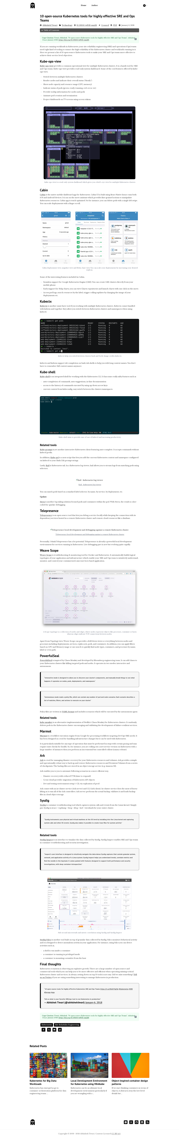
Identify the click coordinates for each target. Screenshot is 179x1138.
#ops (53, 992)
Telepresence (46, 515)
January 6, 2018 (93, 1002)
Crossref (105, 25)
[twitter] (131, 1122)
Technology (67, 25)
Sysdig (43, 805)
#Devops (47, 992)
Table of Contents (51, 30)
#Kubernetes (123, 989)
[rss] (147, 1122)
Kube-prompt (46, 450)
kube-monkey (46, 722)
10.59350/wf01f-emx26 (87, 25)
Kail (48, 466)
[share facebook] (43, 1030)
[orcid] (126, 1122)
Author (94, 5)
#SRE (131, 989)
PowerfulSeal (46, 660)
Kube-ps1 (54, 458)
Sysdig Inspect (46, 840)
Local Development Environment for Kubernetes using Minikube (89, 1082)
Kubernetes (47, 1025)
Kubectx (43, 306)
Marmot (43, 736)
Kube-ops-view (47, 66)
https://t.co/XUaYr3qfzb (109, 989)
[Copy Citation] (137, 39)
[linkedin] (142, 1122)
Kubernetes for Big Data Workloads (43, 1082)
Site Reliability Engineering (67, 1025)
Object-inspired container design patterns (130, 1082)
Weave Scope (46, 555)
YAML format (68, 712)
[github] (137, 1122)
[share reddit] (60, 1030)
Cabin (42, 195)
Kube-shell (45, 377)
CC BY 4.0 (115, 1134)
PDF (115, 25)
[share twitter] (49, 1030)
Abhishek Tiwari (49, 25)
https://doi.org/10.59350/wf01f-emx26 (74, 40)
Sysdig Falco (45, 940)
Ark (41, 760)
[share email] (54, 1030)
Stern (42, 502)
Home (83, 5)
